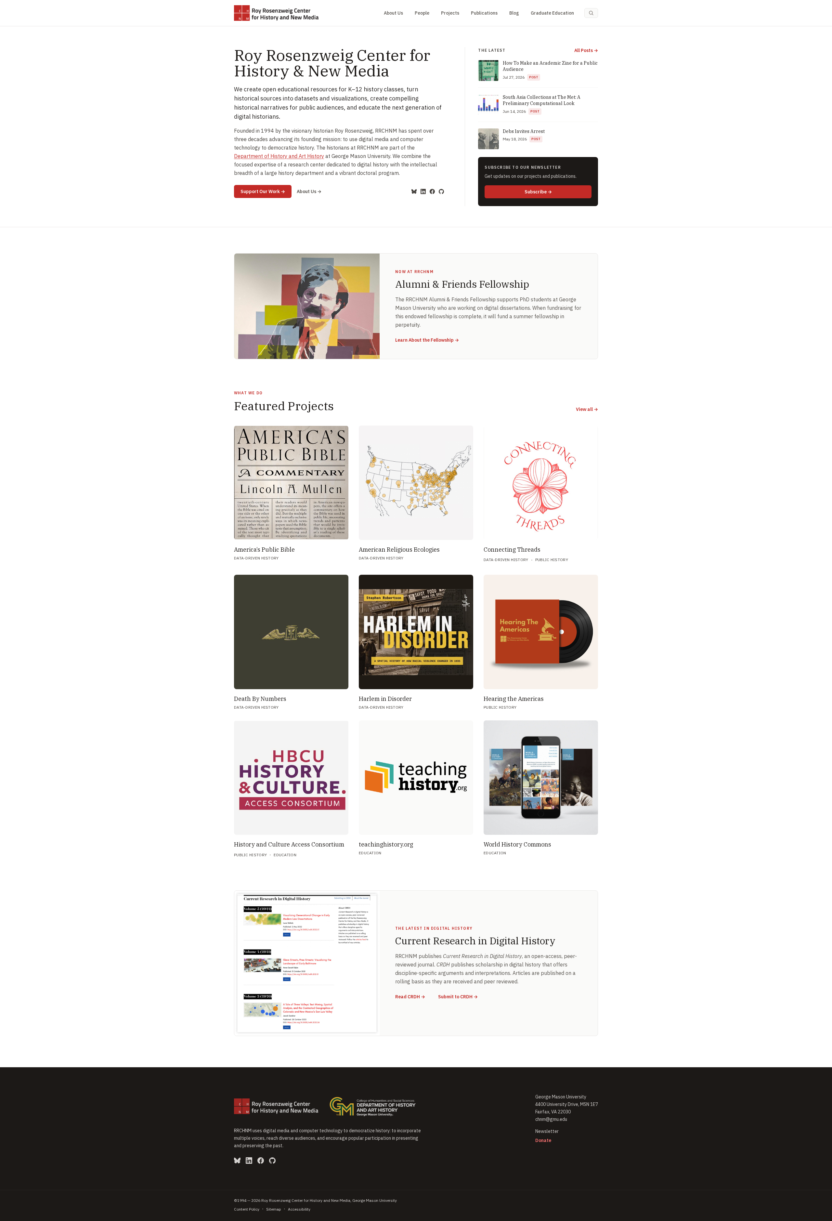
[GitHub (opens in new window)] (441, 191)
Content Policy (246, 1209)
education (285, 854)
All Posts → (586, 50)
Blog (514, 13)
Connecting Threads (512, 549)
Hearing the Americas (514, 698)
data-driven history (256, 558)
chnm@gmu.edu (551, 1119)
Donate (543, 1140)
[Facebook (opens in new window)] (432, 191)
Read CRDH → (410, 996)
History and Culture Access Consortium (289, 844)
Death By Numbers (260, 698)
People (422, 13)
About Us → (309, 191)
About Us (393, 13)
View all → (587, 409)
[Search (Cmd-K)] (591, 13)
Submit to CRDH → (458, 996)
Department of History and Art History (279, 156)
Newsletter (547, 1131)
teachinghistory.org (386, 844)
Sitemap (273, 1209)
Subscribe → (558, 192)
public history (551, 559)
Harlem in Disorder (385, 698)
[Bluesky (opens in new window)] (414, 191)
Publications (484, 13)
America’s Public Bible (264, 549)
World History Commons (517, 844)
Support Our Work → (266, 191)
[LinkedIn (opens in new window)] (423, 191)
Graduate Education (552, 13)
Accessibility (299, 1209)
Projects (450, 13)
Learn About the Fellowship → (427, 340)
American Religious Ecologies (399, 549)
